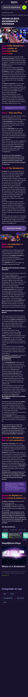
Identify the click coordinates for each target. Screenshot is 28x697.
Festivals (6, 529)
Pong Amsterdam (14, 97)
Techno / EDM (22, 529)
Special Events (11, 94)
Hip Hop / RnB (13, 529)
